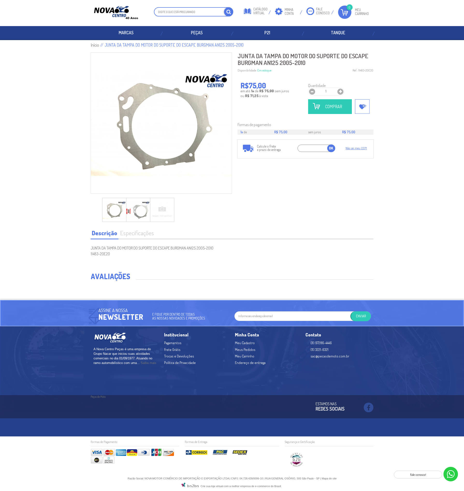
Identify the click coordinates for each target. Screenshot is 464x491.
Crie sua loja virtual (212, 486)
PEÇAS (197, 32)
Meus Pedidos (245, 349)
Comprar (333, 106)
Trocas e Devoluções (179, 356)
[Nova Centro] (116, 13)
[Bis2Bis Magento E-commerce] (190, 486)
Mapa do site (329, 478)
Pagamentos (172, 343)
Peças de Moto (98, 396)
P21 (267, 32)
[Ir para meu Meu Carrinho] (344, 12)
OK (331, 148)
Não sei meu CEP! (356, 148)
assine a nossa (113, 310)
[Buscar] (228, 11)
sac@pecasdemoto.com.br (330, 356)
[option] (114, 210)
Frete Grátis (172, 349)
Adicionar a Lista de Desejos (362, 106)
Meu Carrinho (362, 12)
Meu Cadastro (245, 343)
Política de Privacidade (180, 362)
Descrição (104, 233)
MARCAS (126, 32)
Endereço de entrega (250, 362)
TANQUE (338, 32)
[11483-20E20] (114, 210)
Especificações (137, 233)
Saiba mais (148, 363)
